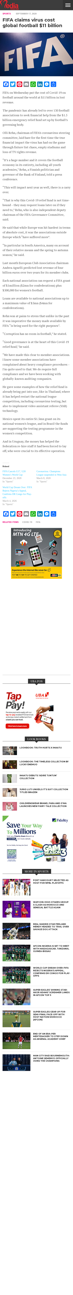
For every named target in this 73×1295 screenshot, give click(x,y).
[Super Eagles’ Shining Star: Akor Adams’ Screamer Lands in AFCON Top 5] (16, 1004)
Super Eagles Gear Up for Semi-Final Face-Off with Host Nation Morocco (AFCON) (49, 1015)
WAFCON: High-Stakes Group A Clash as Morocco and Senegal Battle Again (51, 905)
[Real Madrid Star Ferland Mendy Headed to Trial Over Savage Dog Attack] (16, 938)
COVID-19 (27, 522)
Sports (7, 13)
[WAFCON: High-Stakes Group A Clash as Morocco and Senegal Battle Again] (16, 916)
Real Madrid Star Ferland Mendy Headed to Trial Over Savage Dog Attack (51, 927)
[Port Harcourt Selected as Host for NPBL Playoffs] (16, 894)
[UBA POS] (28, 730)
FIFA (38, 522)
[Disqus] (36, 629)
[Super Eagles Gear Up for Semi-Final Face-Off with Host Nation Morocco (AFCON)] (16, 1026)
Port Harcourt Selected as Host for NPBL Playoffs (50, 881)
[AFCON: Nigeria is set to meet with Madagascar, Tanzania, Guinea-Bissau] (16, 960)
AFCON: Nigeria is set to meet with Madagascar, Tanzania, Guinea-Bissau (51, 948)
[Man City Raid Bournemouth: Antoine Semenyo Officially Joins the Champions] (16, 1070)
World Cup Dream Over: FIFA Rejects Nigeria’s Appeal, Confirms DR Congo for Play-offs (51, 972)
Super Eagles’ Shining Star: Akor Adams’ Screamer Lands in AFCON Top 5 (51, 992)
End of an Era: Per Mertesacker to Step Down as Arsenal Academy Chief (50, 1036)
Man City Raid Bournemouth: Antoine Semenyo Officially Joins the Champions (51, 1058)
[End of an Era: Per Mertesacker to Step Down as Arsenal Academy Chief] (16, 1048)
